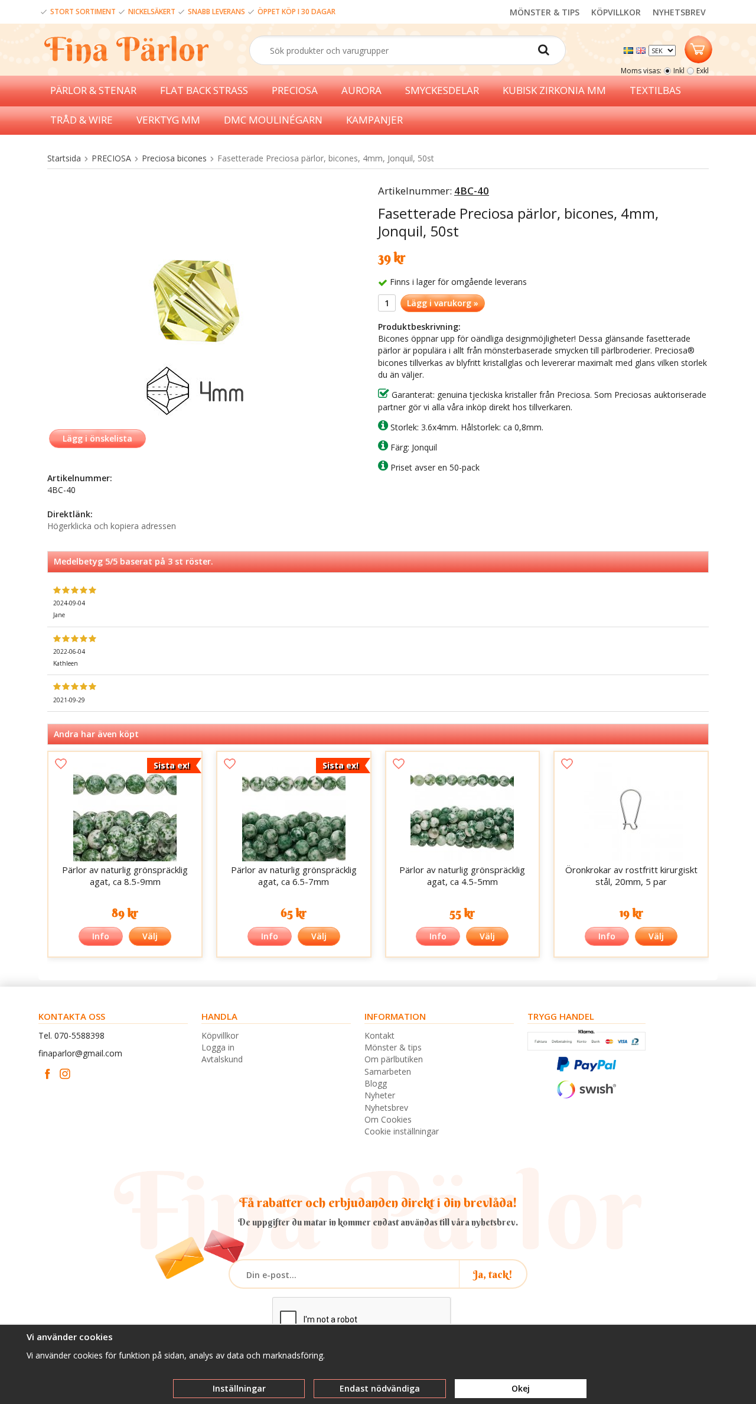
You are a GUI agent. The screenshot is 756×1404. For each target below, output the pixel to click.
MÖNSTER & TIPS (544, 12)
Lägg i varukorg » (442, 303)
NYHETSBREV (679, 12)
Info (100, 936)
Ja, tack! (493, 1274)
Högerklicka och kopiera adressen (111, 525)
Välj (150, 936)
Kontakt (379, 1035)
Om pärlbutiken (393, 1059)
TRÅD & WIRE (81, 120)
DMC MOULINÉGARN (273, 120)
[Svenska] (630, 49)
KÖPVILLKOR (616, 12)
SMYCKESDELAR (442, 90)
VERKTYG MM (168, 120)
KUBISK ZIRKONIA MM (554, 90)
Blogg (375, 1083)
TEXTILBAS (655, 90)
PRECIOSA (295, 90)
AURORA (361, 90)
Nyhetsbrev (386, 1107)
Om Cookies (388, 1119)
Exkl (702, 71)
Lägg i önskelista (97, 438)
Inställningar (239, 1388)
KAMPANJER (374, 120)
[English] (642, 49)
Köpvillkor (220, 1035)
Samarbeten (387, 1071)
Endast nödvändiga (380, 1388)
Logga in (217, 1047)
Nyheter (379, 1095)
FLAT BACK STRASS (204, 90)
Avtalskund (222, 1059)
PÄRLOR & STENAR (93, 90)
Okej (520, 1388)
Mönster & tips (393, 1047)
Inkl (679, 71)
